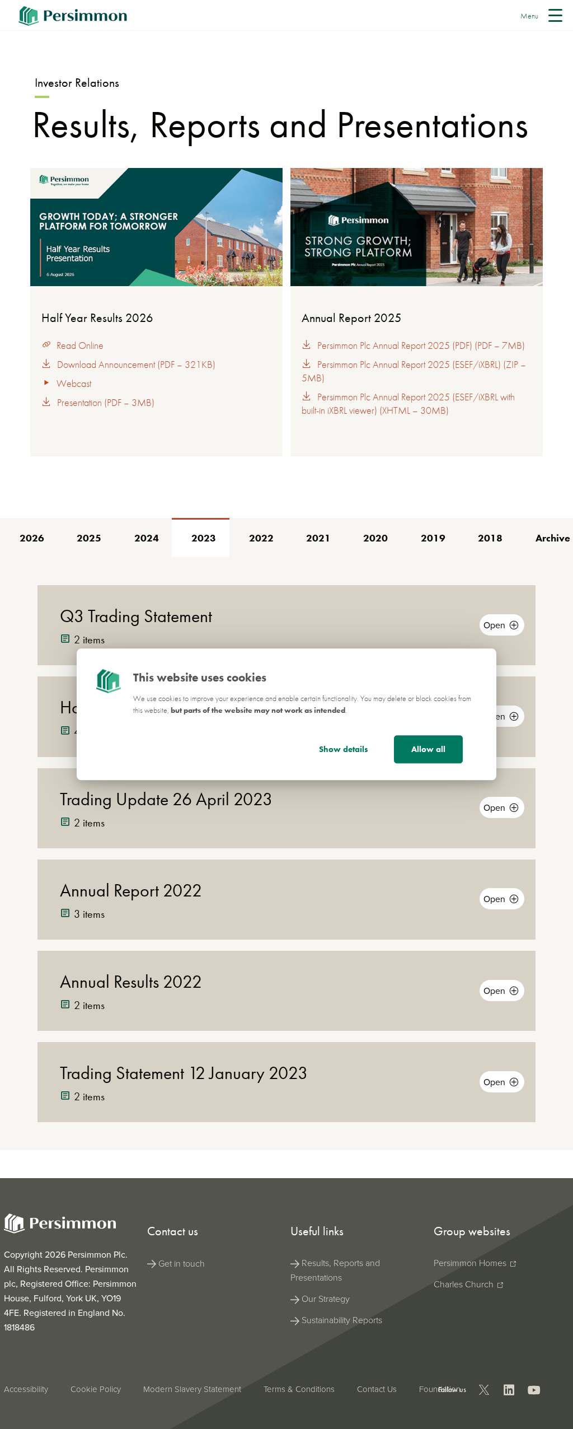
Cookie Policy (96, 1389)
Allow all (428, 749)
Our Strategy (326, 1298)
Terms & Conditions (299, 1389)
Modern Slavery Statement (192, 1389)
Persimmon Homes (471, 1263)
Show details (343, 749)
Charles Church (465, 1284)
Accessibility (26, 1389)
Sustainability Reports (342, 1320)
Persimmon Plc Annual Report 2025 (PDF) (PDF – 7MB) (421, 345)
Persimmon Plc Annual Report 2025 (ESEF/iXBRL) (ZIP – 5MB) (414, 371)
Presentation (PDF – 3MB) (105, 402)
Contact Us (377, 1389)
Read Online (80, 345)
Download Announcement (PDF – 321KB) (136, 364)
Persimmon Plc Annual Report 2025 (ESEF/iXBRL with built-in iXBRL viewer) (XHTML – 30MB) (408, 403)
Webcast (74, 383)
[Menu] (558, 15)
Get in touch (181, 1263)
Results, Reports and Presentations (335, 1270)
